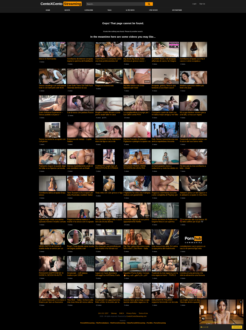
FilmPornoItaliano (102, 323)
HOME (48, 10)
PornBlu (150, 323)
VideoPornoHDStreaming (136, 323)
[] (149, 4)
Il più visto (130, 10)
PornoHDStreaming (87, 323)
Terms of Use (143, 313)
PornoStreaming (160, 323)
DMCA (121, 313)
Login (194, 4)
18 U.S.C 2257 (103, 313)
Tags (109, 10)
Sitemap (114, 313)
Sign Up (202, 4)
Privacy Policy (131, 313)
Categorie (89, 10)
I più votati (153, 10)
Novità (67, 10)
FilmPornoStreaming (117, 323)
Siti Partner (177, 10)
